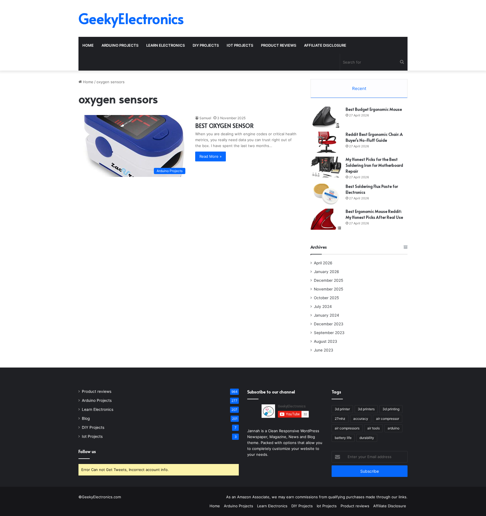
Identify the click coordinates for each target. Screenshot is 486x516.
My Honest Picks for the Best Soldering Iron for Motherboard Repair (374, 165)
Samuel (205, 118)
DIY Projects (206, 45)
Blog (86, 418)
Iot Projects (240, 45)
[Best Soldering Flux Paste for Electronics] (325, 194)
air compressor (387, 418)
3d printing (390, 409)
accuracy (360, 418)
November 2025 (328, 289)
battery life (343, 438)
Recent (359, 88)
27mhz (340, 418)
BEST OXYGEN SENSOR (224, 126)
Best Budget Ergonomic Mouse (374, 109)
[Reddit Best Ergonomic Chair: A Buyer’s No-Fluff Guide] (325, 142)
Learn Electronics (165, 45)
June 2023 (323, 350)
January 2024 (326, 315)
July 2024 (323, 306)
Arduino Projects (120, 45)
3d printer (342, 409)
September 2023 (329, 332)
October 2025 (326, 298)
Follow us (87, 451)
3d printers (366, 409)
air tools (373, 428)
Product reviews (278, 45)
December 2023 (328, 324)
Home (88, 45)
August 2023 (325, 341)
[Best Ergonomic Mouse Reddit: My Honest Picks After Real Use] (325, 219)
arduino (393, 428)
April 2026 (323, 263)
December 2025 (328, 280)
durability (366, 438)
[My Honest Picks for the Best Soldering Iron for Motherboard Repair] (325, 167)
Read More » (210, 156)
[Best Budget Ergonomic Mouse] (325, 117)
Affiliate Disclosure (325, 45)
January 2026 (326, 271)
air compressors (347, 428)
